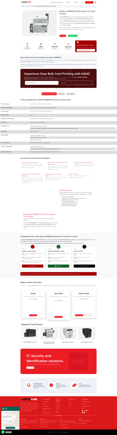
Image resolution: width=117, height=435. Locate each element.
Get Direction (85, 266)
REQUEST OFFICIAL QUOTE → (85, 50)
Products (68, 2)
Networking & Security (47, 412)
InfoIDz (57, 412)
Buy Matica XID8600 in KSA (38, 66)
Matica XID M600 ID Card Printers (30, 342)
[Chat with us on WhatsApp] (3, 432)
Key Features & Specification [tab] (49, 93)
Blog (82, 2)
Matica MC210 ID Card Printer (87, 342)
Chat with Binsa (11, 427)
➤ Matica (33, 6)
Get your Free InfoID (31, 82)
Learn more (63, 82)
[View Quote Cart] (95, 2)
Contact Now (30, 367)
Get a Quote (32, 266)
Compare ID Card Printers (57, 2)
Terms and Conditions (86, 406)
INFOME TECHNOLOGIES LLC (56, 432)
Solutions (44, 403)
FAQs (83, 408)
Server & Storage (46, 401)
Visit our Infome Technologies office (84, 253)
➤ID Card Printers (28, 6)
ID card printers (42, 60)
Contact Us (89, 2)
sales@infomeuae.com (86, 401)
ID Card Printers (45, 406)
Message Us (59, 266)
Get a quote (62, 35)
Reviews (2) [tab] (61, 93)
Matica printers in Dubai (60, 60)
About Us (76, 2)
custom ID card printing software (62, 77)
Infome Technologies (24, 60)
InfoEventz (58, 403)
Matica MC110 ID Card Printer (68, 342)
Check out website (88, 315)
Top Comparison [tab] (71, 93)
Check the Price (73, 35)
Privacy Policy (84, 403)
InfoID (57, 410)
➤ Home (22, 6)
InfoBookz (57, 405)
